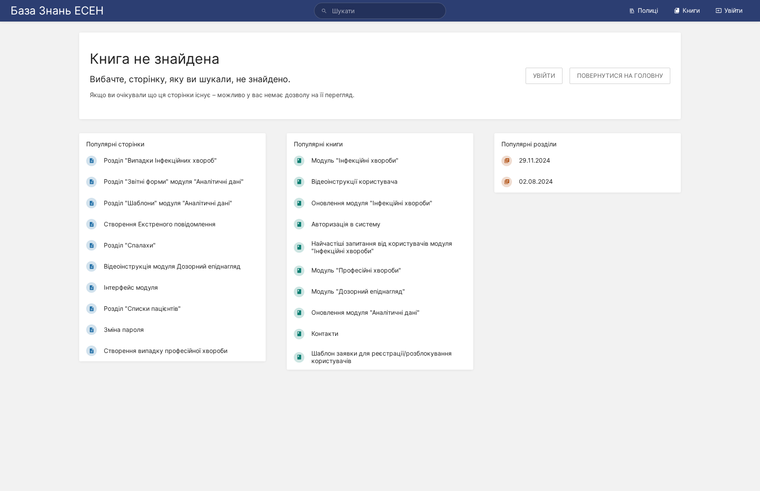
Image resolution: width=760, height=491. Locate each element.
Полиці (648, 10)
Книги (691, 10)
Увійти (733, 10)
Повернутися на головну (620, 75)
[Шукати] (325, 11)
